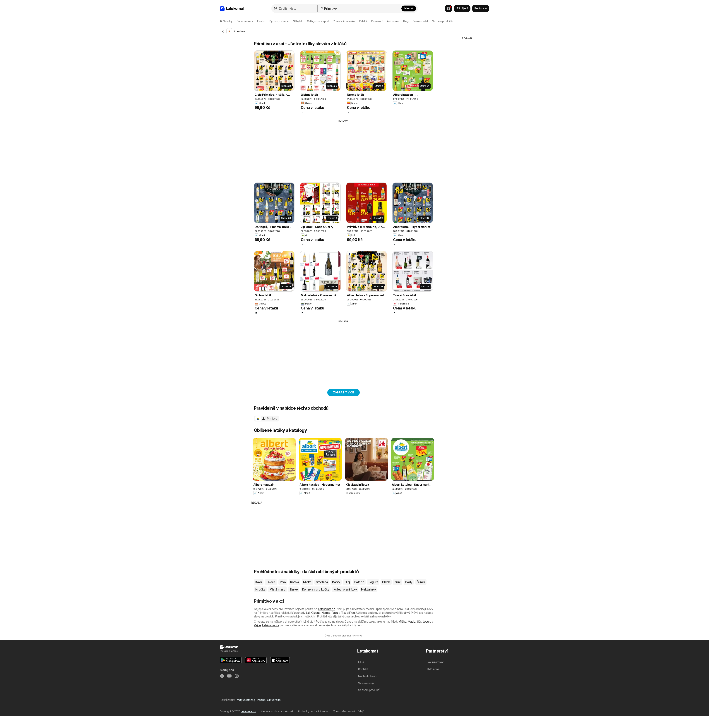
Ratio (334, 613)
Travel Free (348, 613)
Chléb (386, 582)
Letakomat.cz (326, 609)
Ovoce (270, 582)
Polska (261, 700)
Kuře (398, 582)
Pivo (283, 582)
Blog (405, 21)
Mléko (307, 582)
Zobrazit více (343, 392)
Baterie (359, 582)
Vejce (257, 625)
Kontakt (363, 669)
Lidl (269, 418)
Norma (325, 613)
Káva (258, 582)
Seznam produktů (442, 21)
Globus (315, 613)
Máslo (411, 621)
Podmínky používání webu (313, 711)
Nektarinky (368, 589)
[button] (231, 660)
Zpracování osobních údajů (348, 711)
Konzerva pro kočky (315, 589)
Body (408, 582)
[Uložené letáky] (448, 8)
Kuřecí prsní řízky (345, 589)
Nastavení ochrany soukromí (277, 711)
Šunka (421, 582)
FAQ (361, 662)
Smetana (322, 582)
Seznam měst (420, 21)
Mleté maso (277, 589)
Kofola (294, 582)
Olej (347, 582)
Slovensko (273, 700)
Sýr (419, 621)
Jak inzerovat (435, 662)
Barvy (336, 582)
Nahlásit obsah (367, 676)
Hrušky (260, 589)
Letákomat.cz (248, 711)
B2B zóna (433, 669)
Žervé (294, 589)
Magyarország (246, 700)
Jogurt (373, 582)
